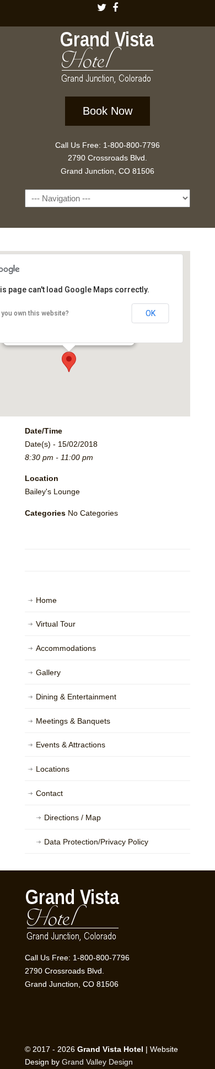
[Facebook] (115, 8)
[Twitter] (101, 8)
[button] (69, 361)
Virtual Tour (56, 623)
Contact (49, 793)
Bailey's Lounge (52, 491)
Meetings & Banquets (73, 721)
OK (150, 313)
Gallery (48, 672)
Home (46, 600)
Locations (52, 769)
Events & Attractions (70, 744)
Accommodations (66, 648)
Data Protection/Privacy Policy (96, 841)
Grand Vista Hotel (107, 59)
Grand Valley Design (97, 1061)
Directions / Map (72, 817)
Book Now (107, 111)
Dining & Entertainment (76, 696)
